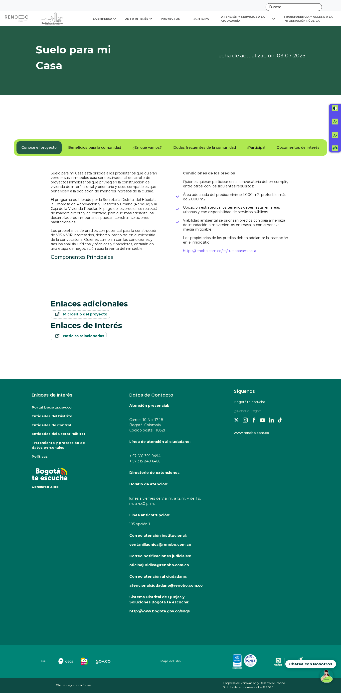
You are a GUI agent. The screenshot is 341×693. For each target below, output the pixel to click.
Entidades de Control (51, 425)
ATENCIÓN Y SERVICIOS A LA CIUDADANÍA (243, 19)
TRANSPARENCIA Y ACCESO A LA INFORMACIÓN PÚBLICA (308, 19)
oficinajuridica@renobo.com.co (159, 565)
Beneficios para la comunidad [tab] (94, 147)
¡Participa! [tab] (256, 147)
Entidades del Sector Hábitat (58, 434)
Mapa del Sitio (170, 661)
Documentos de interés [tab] (298, 147)
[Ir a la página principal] (34, 18)
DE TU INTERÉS (136, 18)
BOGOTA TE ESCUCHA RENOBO (65, 471)
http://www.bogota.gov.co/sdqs (159, 611)
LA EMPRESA (102, 18)
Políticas (40, 456)
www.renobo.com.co (251, 433)
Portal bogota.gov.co (52, 407)
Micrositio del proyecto (85, 314)
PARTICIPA (200, 18)
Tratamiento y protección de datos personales (58, 445)
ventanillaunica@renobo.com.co (160, 544)
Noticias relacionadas (83, 336)
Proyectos (170, 18)
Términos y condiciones (73, 685)
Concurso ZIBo (45, 487)
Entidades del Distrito (52, 416)
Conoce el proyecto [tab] (39, 147)
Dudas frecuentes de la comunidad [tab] (204, 147)
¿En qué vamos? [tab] (147, 147)
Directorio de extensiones (154, 472)
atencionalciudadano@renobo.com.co (166, 585)
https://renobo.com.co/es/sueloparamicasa (220, 251)
